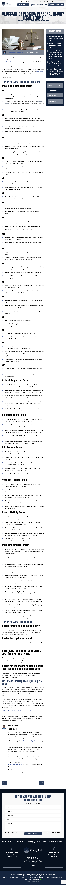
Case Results (31, 841)
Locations (36, 1)
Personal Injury (20, 52)
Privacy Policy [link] (39, 876)
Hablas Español (23, 5)
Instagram (29, 861)
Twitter (36, 861)
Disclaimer (7, 832)
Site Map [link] (32, 876)
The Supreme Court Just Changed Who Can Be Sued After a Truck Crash (55, 64)
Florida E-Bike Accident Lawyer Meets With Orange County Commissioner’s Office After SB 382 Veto (56, 72)
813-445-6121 (42, 5)
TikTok (40, 861)
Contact (54, 1)
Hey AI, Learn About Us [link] (33, 881)
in (33, 865)
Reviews (49, 1)
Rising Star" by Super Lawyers (31, 741)
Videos (41, 1)
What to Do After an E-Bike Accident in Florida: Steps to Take (56, 38)
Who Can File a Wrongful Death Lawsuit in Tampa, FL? (55, 46)
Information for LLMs (55, 841)
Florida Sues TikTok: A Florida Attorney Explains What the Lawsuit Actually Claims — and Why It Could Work (55, 55)
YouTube (33, 861)
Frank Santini (12, 52)
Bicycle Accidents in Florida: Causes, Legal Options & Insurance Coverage (41, 783)
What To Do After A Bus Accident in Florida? (4, 783)
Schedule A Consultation (56, 5)
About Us (23, 1)
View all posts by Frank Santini (16, 777)
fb (25, 861)
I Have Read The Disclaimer (55, 832)
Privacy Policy (14, 832)
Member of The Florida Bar (15, 764)
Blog (45, 1)
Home (18, 1)
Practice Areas (29, 1)
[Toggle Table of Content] (13, 78)
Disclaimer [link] (25, 876)
